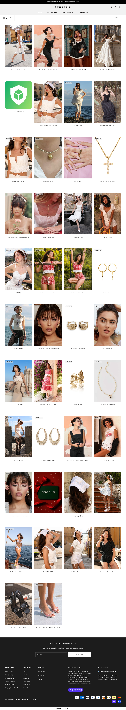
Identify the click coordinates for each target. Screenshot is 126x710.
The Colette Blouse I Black (107, 572)
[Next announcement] (123, 2)
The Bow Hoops (107, 348)
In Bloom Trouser (18, 69)
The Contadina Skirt (78, 237)
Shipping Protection (18, 111)
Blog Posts (27, 681)
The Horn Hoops (107, 293)
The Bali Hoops (78, 404)
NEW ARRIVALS (67, 13)
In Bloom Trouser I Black (48, 69)
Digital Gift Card (48, 516)
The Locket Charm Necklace (107, 404)
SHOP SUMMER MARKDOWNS (63, 2)
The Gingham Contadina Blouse (48, 293)
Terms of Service (9, 684)
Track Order (27, 688)
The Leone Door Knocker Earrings (19, 516)
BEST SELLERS (52, 13)
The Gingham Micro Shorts (78, 293)
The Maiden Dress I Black (107, 125)
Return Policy (9, 671)
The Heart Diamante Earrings (48, 348)
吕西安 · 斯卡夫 (78, 516)
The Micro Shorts (107, 237)
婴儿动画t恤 (18, 293)
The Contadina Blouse (48, 125)
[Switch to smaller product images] (7, 18)
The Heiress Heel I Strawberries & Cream (48, 627)
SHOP (40, 12)
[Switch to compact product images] (10, 18)
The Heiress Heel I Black (18, 627)
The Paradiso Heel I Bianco (107, 516)
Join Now (79, 654)
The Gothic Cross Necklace (107, 181)
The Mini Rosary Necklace (18, 181)
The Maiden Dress (107, 69)
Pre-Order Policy (10, 681)
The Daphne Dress (78, 125)
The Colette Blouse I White (78, 572)
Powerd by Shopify (30, 699)
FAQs (25, 671)
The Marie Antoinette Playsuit (78, 69)
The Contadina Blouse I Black (77, 460)
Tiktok (40, 679)
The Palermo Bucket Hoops (77, 348)
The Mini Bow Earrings (107, 460)
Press (25, 674)
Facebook (41, 675)
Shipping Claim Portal (11, 688)
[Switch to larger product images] (4, 18)
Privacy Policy (9, 674)
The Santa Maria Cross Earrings (18, 237)
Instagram (41, 671)
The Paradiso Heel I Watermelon (18, 572)
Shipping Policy (9, 678)
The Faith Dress (18, 404)
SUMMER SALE (83, 13)
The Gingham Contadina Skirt (48, 404)
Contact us (27, 684)
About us (26, 678)
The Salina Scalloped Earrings (48, 460)
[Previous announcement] (2, 2)
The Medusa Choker (48, 181)
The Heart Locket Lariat (48, 237)
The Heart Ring (78, 181)
